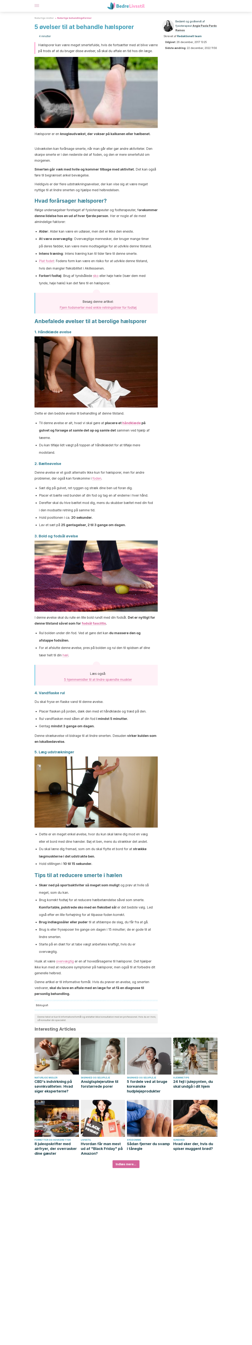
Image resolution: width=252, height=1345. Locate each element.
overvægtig (65, 961)
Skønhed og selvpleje (95, 1077)
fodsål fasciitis (94, 623)
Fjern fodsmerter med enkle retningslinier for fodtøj (98, 307)
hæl (65, 655)
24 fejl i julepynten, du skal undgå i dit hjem (193, 1084)
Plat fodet (46, 261)
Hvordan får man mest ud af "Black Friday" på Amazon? (102, 1149)
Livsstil (86, 1139)
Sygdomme (134, 1139)
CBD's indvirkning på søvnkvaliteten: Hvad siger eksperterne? (53, 1086)
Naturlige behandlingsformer (74, 18)
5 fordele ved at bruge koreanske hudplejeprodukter (147, 1086)
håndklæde (131, 423)
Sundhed (179, 1139)
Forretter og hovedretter (52, 1139)
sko (96, 276)
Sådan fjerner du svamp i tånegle (148, 1146)
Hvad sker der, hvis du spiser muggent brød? (193, 1146)
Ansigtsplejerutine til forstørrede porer (99, 1084)
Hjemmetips (181, 1077)
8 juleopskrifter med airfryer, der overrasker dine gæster (55, 1149)
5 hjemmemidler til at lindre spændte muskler (98, 679)
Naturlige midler (44, 18)
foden (96, 478)
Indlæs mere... (126, 1164)
